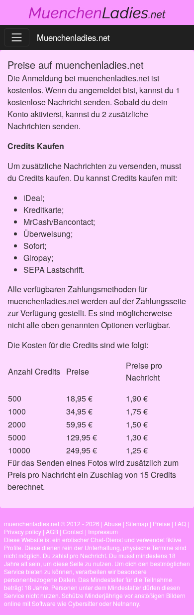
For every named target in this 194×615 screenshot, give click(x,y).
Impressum (103, 531)
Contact (73, 531)
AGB (52, 531)
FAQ (180, 523)
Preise (161, 523)
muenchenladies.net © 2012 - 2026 (51, 523)
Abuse (112, 523)
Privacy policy (22, 531)
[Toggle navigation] (16, 37)
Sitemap (137, 523)
